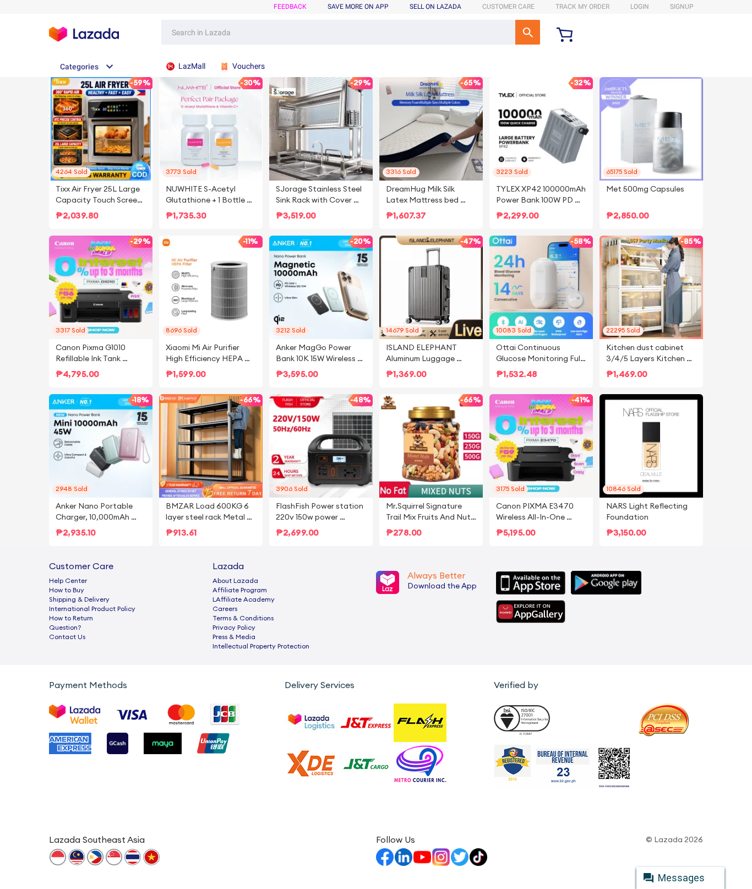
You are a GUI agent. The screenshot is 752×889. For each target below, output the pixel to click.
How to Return (71, 618)
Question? (65, 627)
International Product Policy (92, 609)
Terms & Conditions (243, 618)
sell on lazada (435, 6)
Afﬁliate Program (239, 590)
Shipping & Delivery (79, 599)
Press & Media (233, 637)
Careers (224, 609)
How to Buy (66, 590)
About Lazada (235, 580)
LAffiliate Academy (243, 599)
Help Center (68, 580)
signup (682, 6)
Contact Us (67, 637)
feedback (290, 6)
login (639, 6)
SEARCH (527, 32)
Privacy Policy (233, 627)
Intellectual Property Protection (260, 646)
